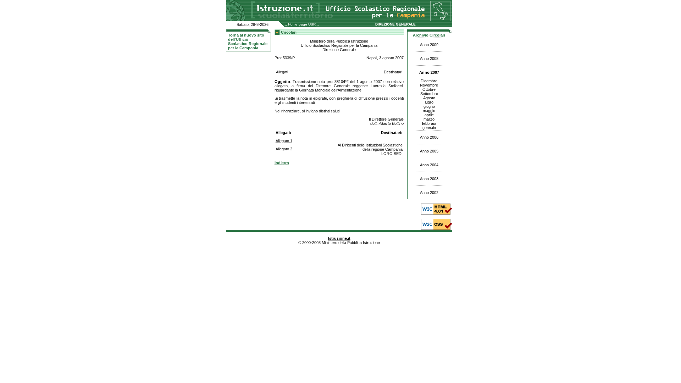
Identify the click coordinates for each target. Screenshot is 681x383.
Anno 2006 (429, 137)
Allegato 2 (284, 149)
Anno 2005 (429, 151)
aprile (429, 115)
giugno (429, 106)
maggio (429, 111)
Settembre (429, 93)
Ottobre (429, 89)
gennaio (429, 128)
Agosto (429, 98)
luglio (429, 102)
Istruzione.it (339, 238)
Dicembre (429, 81)
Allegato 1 (284, 141)
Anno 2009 (429, 45)
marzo (428, 119)
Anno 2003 (429, 179)
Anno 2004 (429, 165)
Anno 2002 (429, 192)
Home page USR (302, 24)
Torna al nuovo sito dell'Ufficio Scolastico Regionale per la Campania (247, 41)
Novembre (429, 85)
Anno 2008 (429, 58)
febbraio (429, 123)
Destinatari (393, 72)
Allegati (282, 72)
